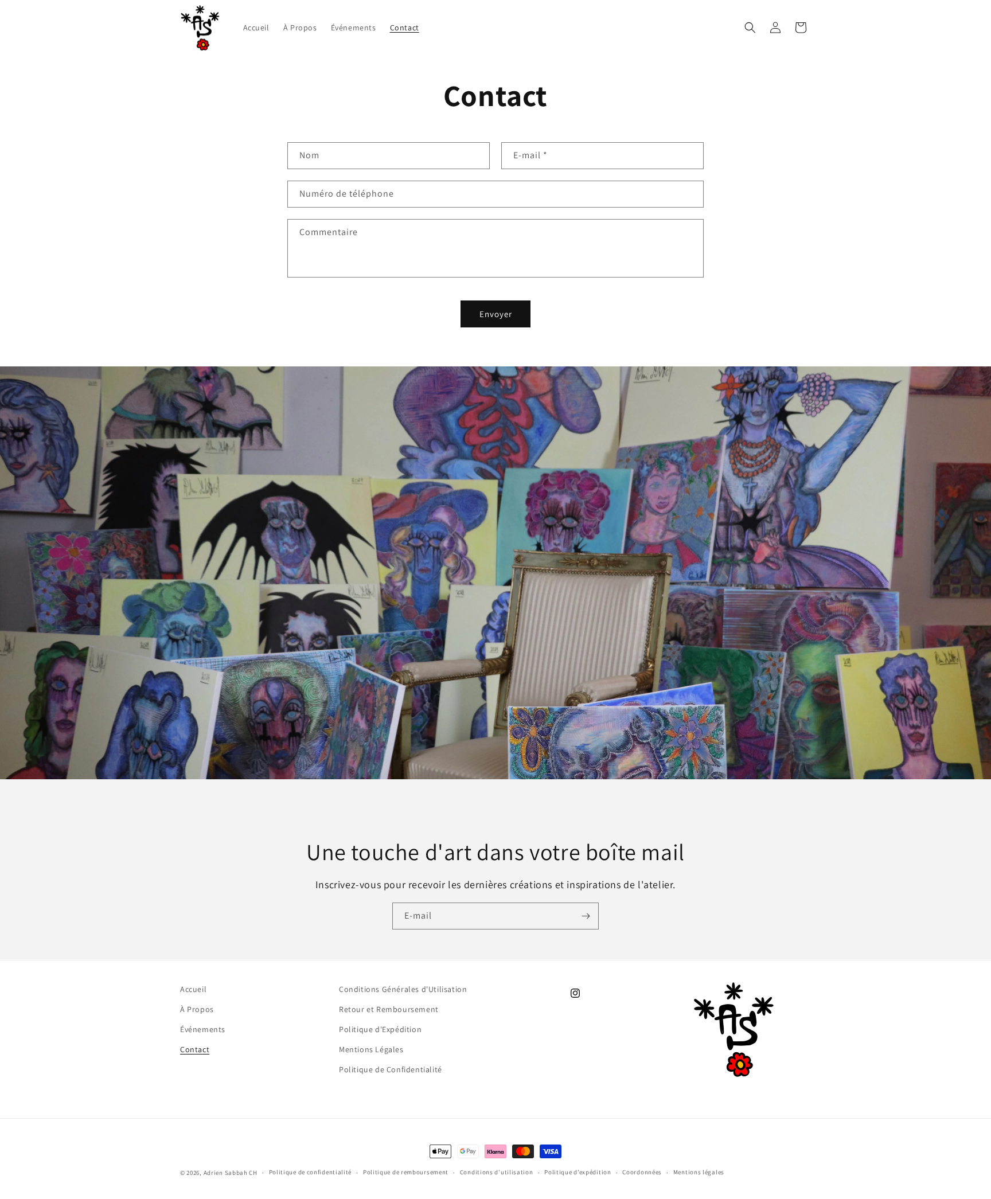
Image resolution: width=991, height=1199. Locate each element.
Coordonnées (642, 1172)
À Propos (197, 1009)
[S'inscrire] (585, 916)
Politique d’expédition (577, 1172)
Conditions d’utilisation (496, 1172)
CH (253, 1173)
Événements (202, 1029)
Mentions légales (698, 1172)
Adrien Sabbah (226, 1173)
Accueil (193, 989)
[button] (750, 27)
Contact (194, 1049)
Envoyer (495, 313)
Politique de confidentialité (310, 1172)
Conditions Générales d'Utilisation (403, 989)
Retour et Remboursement (389, 1009)
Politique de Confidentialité (390, 1069)
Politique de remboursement (405, 1172)
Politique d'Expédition (380, 1029)
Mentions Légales (371, 1049)
